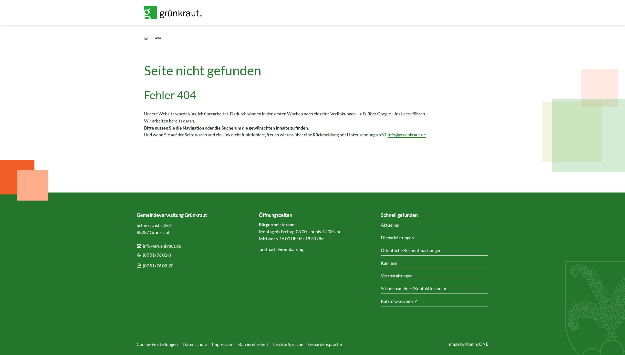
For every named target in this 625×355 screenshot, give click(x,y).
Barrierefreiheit (253, 344)
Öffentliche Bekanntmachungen (411, 250)
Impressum (222, 344)
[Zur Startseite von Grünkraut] (176, 12)
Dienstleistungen (397, 237)
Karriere (389, 263)
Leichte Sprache (288, 344)
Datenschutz (195, 344)
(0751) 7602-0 (157, 255)
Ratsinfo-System (397, 301)
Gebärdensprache (325, 344)
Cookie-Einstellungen (157, 344)
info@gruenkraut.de (407, 134)
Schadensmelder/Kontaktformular (414, 288)
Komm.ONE (477, 344)
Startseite (146, 38)
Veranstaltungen (397, 275)
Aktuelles (390, 225)
